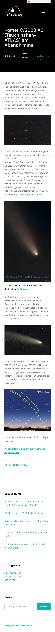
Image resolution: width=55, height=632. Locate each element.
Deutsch (34, 2)
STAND (39, 59)
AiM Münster (23, 289)
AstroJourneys (11, 573)
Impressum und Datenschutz (18, 625)
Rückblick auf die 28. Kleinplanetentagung (24, 513)
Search (43, 606)
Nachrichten (42, 56)
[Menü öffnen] (43, 11)
